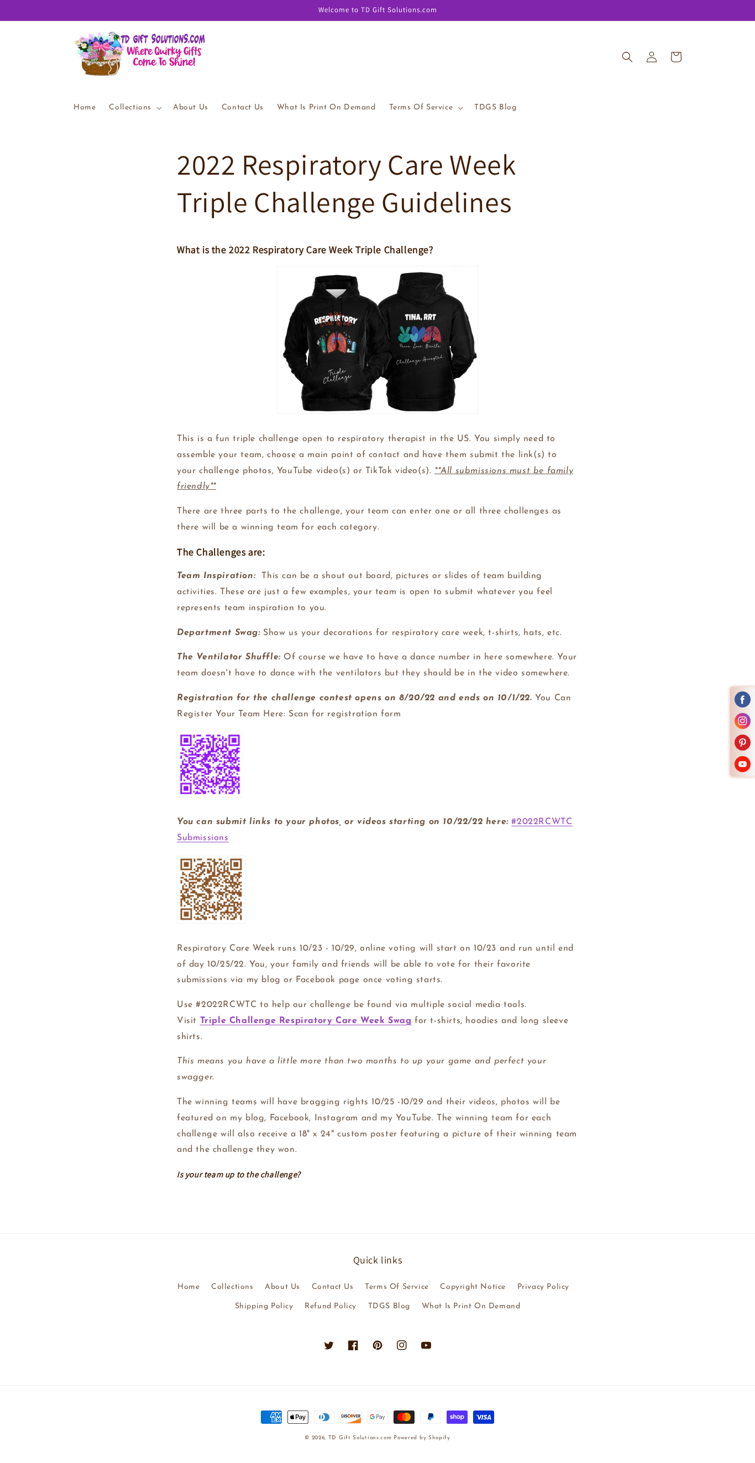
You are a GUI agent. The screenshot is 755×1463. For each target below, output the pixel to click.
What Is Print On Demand (471, 1306)
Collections (232, 1287)
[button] (134, 107)
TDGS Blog (389, 1306)
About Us (282, 1287)
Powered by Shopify (422, 1438)
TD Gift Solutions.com (361, 1438)
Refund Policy (330, 1306)
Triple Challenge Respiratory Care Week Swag (306, 1020)
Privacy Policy (543, 1287)
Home (188, 1287)
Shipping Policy (264, 1306)
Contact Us (333, 1287)
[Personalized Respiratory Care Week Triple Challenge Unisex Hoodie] (377, 414)
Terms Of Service (397, 1287)
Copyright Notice (473, 1287)
